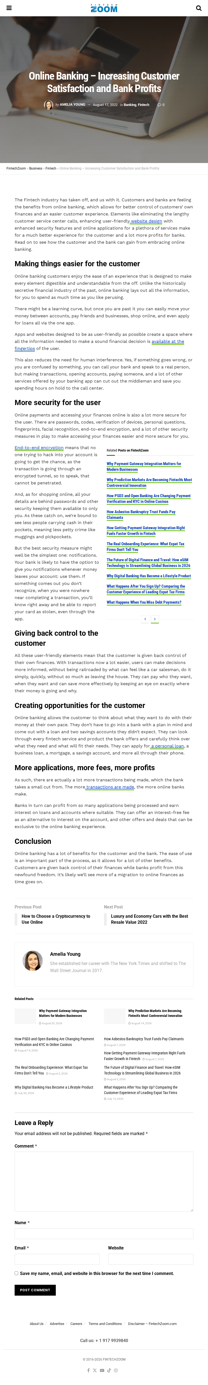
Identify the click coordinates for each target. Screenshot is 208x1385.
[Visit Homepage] (104, 8)
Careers (76, 1324)
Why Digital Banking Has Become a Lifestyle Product (149, 576)
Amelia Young (72, 104)
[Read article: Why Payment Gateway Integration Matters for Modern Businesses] (25, 1016)
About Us (37, 1324)
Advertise (57, 1324)
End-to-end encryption (39, 447)
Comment (26, 1146)
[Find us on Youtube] (102, 1371)
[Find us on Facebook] (88, 1371)
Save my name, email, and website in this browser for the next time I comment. (97, 1273)
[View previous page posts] (145, 619)
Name (22, 1222)
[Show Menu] (9, 8)
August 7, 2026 (116, 1045)
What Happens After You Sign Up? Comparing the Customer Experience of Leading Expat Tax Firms (146, 589)
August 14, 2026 (141, 1023)
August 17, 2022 (105, 104)
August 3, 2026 (58, 1073)
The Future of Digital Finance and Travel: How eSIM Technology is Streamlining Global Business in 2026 (148, 562)
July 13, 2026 (114, 1098)
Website (116, 1248)
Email (22, 1248)
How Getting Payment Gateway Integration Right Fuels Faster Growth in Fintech (146, 530)
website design (146, 221)
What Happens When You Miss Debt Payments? (144, 602)
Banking (130, 104)
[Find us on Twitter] (95, 1371)
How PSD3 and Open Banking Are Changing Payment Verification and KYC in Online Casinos (149, 498)
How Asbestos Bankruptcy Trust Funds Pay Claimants (144, 1039)
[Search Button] (199, 8)
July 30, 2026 (25, 1093)
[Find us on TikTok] (109, 1371)
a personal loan (167, 745)
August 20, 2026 (51, 1023)
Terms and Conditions (105, 1324)
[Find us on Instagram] (116, 1371)
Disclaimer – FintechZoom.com (152, 1324)
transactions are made (109, 786)
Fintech (143, 104)
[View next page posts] (155, 619)
